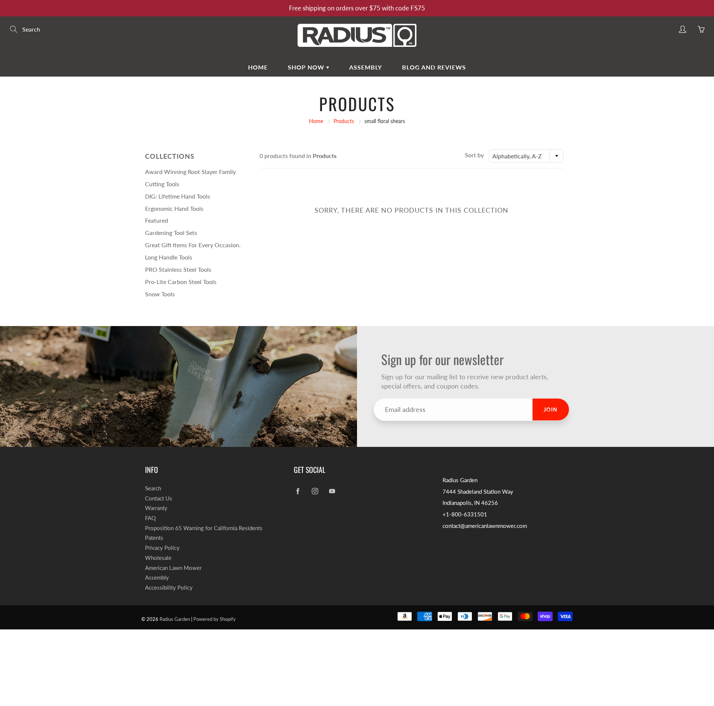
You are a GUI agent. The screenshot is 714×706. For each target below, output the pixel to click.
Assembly (365, 67)
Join (551, 409)
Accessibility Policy (169, 587)
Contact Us (158, 498)
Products (344, 121)
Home (258, 67)
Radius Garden (175, 619)
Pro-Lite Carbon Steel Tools (180, 281)
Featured (156, 220)
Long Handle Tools (168, 257)
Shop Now (307, 67)
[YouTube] (331, 491)
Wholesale (158, 558)
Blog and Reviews (434, 67)
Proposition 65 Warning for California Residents (204, 528)
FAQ (150, 518)
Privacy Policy (162, 548)
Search (153, 488)
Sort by (474, 154)
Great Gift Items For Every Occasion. (193, 244)
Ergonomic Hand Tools (174, 208)
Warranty (156, 508)
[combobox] (526, 155)
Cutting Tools (162, 183)
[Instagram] (314, 491)
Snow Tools (160, 293)
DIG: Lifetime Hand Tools (177, 196)
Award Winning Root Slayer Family (190, 171)
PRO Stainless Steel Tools (178, 269)
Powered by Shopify (214, 619)
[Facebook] (297, 491)
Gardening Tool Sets (171, 232)
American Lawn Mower (173, 568)
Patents (154, 538)
